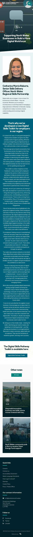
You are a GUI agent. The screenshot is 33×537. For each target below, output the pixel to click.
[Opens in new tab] (20, 534)
